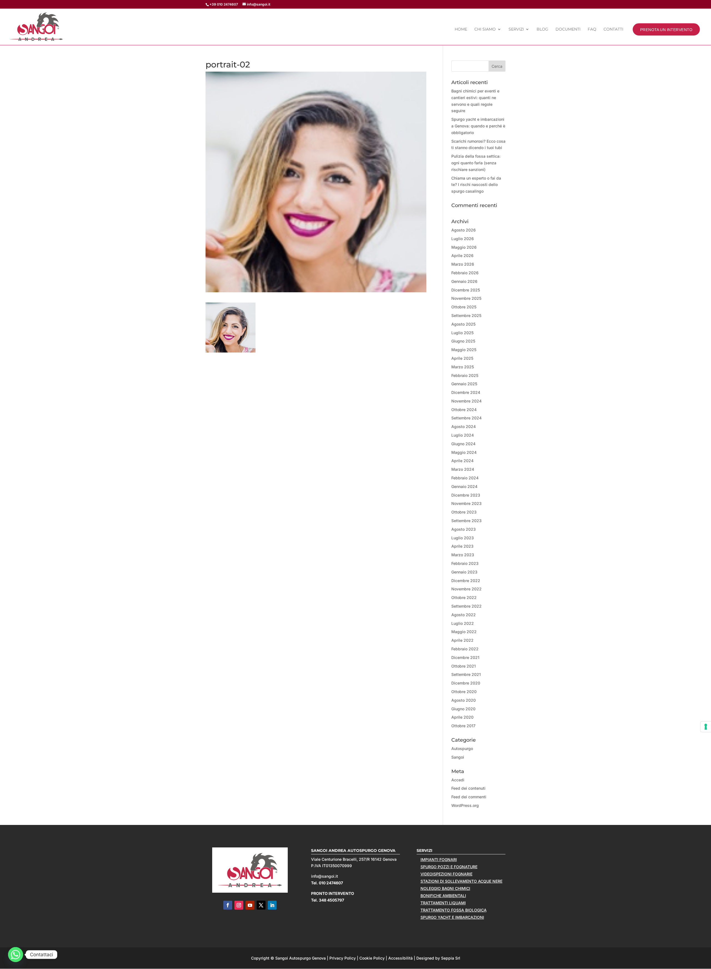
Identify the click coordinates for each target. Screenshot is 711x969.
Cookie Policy (372, 958)
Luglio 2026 (462, 238)
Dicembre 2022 (465, 580)
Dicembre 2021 (465, 657)
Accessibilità (400, 958)
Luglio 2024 (462, 435)
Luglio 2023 (462, 537)
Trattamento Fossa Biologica (453, 910)
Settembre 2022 (466, 606)
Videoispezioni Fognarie (446, 874)
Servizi (516, 29)
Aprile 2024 (462, 460)
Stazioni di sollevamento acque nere (461, 881)
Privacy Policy (342, 958)
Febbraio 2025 (464, 375)
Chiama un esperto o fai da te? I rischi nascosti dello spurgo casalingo (476, 185)
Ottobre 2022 (464, 597)
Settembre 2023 (466, 520)
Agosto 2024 (463, 426)
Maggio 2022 (464, 631)
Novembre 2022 (466, 589)
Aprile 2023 (462, 546)
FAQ (592, 29)
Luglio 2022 (462, 623)
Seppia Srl (450, 958)
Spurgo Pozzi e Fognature (448, 866)
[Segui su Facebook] (227, 905)
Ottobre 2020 (464, 691)
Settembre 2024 (466, 418)
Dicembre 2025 (465, 290)
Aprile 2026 (462, 255)
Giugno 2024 (463, 443)
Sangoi (457, 757)
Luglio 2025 (462, 332)
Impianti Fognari (438, 859)
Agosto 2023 (463, 529)
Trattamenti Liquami (443, 902)
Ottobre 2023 (464, 512)
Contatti (613, 29)
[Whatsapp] (15, 954)
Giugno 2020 (463, 708)
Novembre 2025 (466, 298)
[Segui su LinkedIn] (272, 905)
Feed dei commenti (468, 796)
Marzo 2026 (462, 264)
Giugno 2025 (463, 341)
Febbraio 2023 (465, 563)
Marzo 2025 (462, 366)
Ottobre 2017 (463, 725)
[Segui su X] (261, 905)
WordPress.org (465, 805)
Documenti (567, 29)
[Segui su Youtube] (250, 905)
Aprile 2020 (462, 717)
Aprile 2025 (462, 358)
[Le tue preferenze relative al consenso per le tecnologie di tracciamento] (705, 726)
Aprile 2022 (462, 640)
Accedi (457, 779)
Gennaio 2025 (464, 383)
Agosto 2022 (463, 614)
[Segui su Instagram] (238, 905)
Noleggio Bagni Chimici (445, 888)
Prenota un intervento (666, 29)
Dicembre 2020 (465, 683)
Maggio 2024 (464, 452)
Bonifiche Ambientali (443, 895)
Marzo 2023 (462, 554)
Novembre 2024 (466, 401)
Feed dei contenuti (468, 788)
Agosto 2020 (463, 700)
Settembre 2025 (466, 315)
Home (461, 29)
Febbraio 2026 (465, 272)
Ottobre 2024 (464, 409)
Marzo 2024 (462, 469)
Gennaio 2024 (464, 486)
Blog (542, 29)
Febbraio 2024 (465, 477)
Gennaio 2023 (464, 572)
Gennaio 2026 (464, 281)
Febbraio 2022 (465, 648)
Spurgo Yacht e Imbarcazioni (452, 917)
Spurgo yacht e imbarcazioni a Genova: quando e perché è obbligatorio (478, 126)
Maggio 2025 (463, 349)
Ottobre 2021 (463, 666)
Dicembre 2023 (465, 495)
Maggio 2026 (464, 247)
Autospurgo (462, 748)
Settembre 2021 (466, 674)
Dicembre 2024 (465, 392)
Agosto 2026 (463, 230)
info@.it (324, 876)
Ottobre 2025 (463, 306)
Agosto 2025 (463, 324)
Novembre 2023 (466, 503)
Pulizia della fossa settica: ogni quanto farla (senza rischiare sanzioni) (475, 163)
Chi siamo (485, 29)
